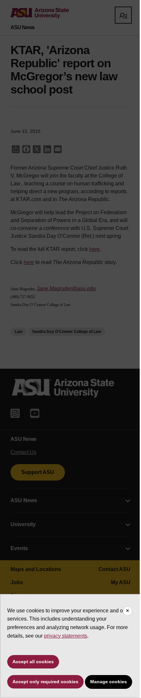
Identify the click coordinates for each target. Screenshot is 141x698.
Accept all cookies (33, 661)
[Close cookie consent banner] (127, 611)
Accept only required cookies (45, 681)
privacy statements (65, 636)
